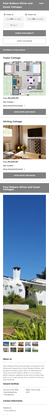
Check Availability (24, 33)
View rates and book (24, 112)
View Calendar (24, 41)
